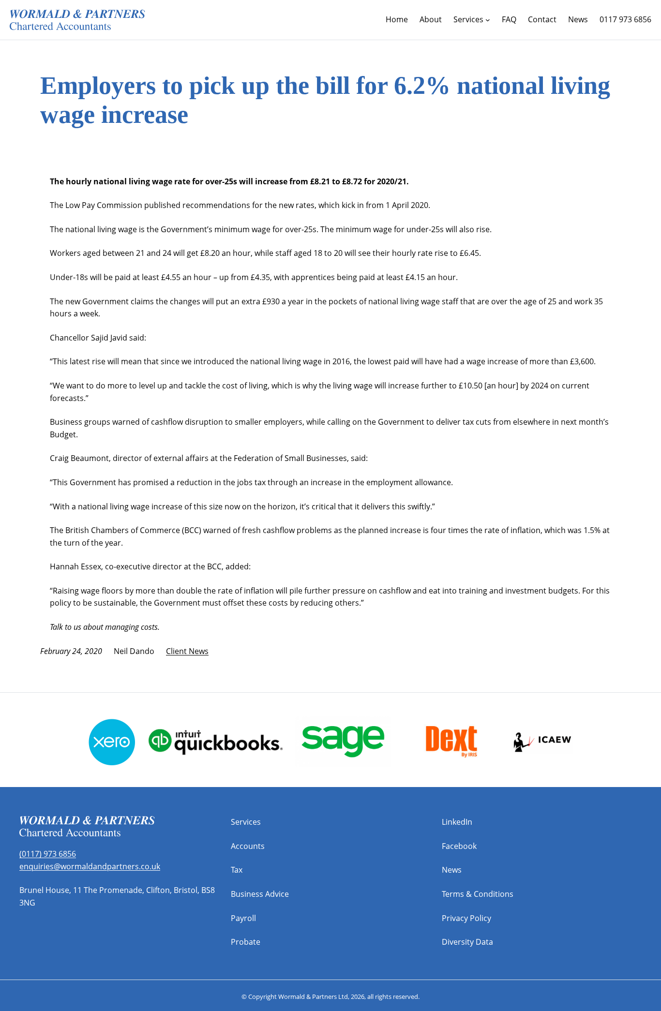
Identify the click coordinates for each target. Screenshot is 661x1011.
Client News (187, 651)
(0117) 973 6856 (47, 853)
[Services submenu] (487, 19)
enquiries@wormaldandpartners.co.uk (89, 866)
